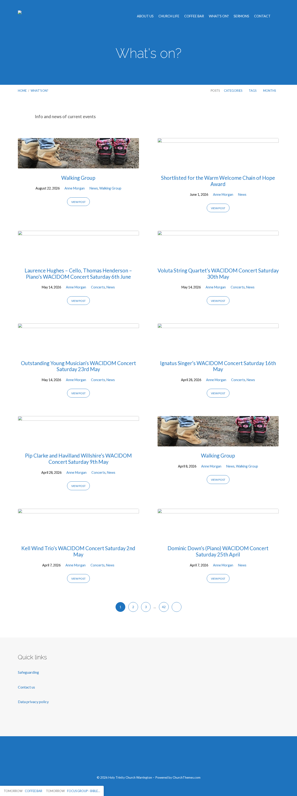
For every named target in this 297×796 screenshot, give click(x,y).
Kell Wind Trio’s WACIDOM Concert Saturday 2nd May (78, 551)
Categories (233, 90)
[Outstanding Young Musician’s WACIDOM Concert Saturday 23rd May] (78, 350)
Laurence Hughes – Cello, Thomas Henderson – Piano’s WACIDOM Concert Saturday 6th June (78, 273)
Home (22, 90)
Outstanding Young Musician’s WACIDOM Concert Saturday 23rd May (78, 366)
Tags (253, 90)
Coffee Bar (194, 16)
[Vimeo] (148, 758)
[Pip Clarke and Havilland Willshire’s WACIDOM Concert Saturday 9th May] (78, 443)
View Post (78, 202)
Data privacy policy (33, 701)
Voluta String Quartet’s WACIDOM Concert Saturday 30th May (218, 273)
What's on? (39, 90)
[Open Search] (277, 16)
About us (145, 16)
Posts (215, 90)
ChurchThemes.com (186, 777)
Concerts (98, 287)
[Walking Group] (78, 165)
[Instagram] (159, 758)
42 (164, 607)
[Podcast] (170, 758)
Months (269, 90)
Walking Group (78, 178)
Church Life (168, 16)
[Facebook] (126, 758)
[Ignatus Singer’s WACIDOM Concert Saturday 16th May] (218, 350)
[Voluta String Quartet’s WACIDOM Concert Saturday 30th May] (218, 257)
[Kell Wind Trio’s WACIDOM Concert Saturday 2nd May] (78, 535)
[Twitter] (137, 758)
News (94, 188)
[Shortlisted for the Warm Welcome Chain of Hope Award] (218, 165)
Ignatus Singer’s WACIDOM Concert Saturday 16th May (218, 366)
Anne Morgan (75, 188)
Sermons (241, 16)
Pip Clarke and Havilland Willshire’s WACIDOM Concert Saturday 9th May (78, 458)
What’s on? (219, 16)
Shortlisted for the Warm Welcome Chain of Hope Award (218, 181)
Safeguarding (28, 672)
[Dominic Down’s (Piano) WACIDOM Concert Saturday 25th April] (218, 535)
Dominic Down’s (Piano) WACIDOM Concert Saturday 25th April (218, 551)
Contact (262, 16)
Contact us (27, 687)
